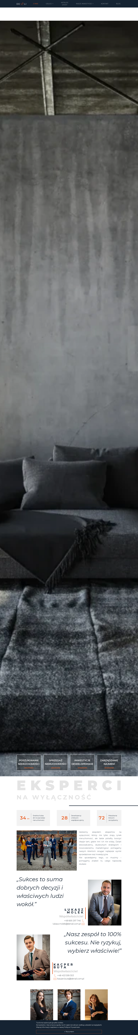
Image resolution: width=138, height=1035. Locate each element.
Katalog (64, 4)
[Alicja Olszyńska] (41, 1005)
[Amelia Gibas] (96, 1005)
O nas (35, 4)
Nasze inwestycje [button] (84, 4)
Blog (118, 4)
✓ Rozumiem (69, 1032)
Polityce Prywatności (72, 1027)
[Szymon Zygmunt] (69, 1005)
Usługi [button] (49, 4)
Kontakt (104, 4)
